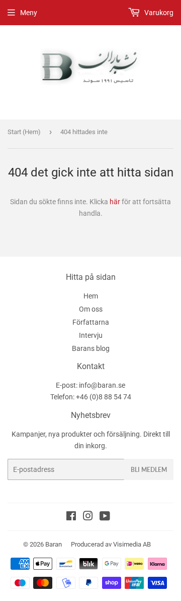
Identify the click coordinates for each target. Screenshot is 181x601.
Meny (28, 13)
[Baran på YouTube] (105, 517)
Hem (90, 296)
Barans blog (91, 348)
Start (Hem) (24, 132)
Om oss (91, 309)
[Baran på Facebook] (71, 517)
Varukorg (158, 13)
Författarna (90, 322)
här (115, 202)
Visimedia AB (132, 544)
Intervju (91, 335)
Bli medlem (149, 469)
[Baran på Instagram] (88, 517)
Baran (53, 544)
